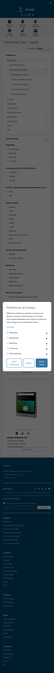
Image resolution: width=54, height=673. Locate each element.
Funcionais (13, 348)
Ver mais (10, 327)
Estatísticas (13, 338)
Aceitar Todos (41, 363)
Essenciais (13, 333)
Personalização (15, 354)
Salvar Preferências (14, 363)
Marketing (13, 343)
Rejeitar (29, 363)
